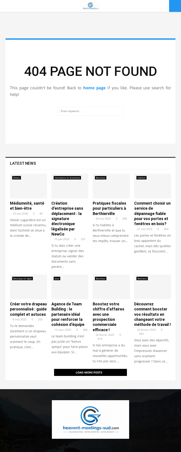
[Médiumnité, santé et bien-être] (28, 186)
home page (94, 87)
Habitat (141, 177)
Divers (16, 177)
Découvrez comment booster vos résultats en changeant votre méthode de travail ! (152, 314)
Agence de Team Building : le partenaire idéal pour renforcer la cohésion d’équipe (67, 314)
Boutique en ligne (22, 278)
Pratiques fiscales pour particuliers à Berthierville (109, 208)
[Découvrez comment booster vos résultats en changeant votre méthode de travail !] (152, 287)
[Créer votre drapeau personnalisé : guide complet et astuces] (28, 287)
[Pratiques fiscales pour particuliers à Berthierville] (111, 186)
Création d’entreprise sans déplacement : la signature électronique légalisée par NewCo (67, 218)
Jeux (57, 278)
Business (100, 177)
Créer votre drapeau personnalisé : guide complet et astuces (28, 309)
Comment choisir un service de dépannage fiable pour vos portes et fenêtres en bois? (152, 213)
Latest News (23, 163)
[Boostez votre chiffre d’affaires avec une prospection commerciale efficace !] (111, 287)
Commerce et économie (67, 177)
